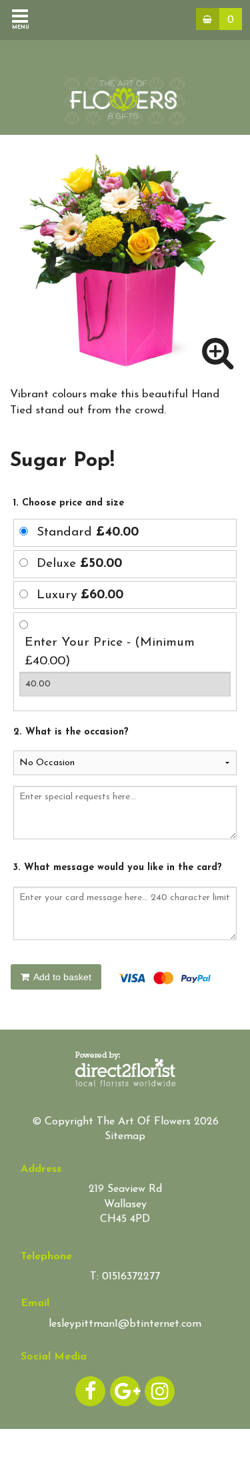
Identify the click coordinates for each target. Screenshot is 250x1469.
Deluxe (79, 564)
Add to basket (61, 977)
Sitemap (125, 1136)
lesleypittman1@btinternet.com (125, 1324)
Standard (88, 532)
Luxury (80, 595)
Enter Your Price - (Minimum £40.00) (110, 652)
